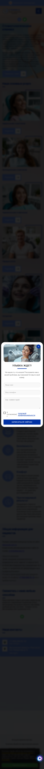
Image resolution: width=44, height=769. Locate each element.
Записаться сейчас (22, 422)
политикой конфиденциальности (26, 414)
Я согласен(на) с (21, 414)
